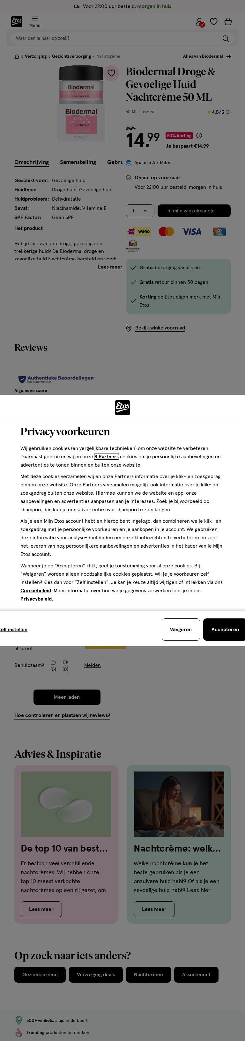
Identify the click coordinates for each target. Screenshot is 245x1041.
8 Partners (106, 456)
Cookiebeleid (35, 590)
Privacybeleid (36, 599)
